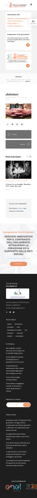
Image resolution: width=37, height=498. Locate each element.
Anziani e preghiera (14, 26)
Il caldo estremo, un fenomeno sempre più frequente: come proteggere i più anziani (16, 454)
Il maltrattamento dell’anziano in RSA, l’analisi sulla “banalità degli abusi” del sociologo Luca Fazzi (15, 369)
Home (7, 79)
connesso (20, 208)
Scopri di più (18, 264)
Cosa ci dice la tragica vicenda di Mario (13, 378)
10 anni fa (14, 97)
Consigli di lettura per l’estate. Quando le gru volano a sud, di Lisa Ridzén (17, 436)
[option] (18, 175)
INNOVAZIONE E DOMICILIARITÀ (17, 181)
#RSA (26, 330)
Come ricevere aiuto (14, 21)
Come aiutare (12, 23)
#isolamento (10, 327)
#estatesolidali (18, 324)
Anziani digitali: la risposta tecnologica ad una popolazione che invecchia (14, 359)
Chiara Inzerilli (9, 97)
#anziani (9, 324)
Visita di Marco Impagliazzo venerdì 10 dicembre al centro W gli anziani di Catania (15, 387)
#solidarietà (10, 333)
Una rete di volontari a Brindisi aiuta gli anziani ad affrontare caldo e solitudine (18, 445)
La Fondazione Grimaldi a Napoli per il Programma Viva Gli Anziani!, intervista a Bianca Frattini (18, 462)
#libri (18, 327)
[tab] (11, 415)
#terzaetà (9, 336)
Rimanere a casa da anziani (17, 18)
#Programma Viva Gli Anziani (14, 330)
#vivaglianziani (19, 336)
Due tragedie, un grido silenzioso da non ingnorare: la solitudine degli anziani (15, 350)
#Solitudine (20, 333)
